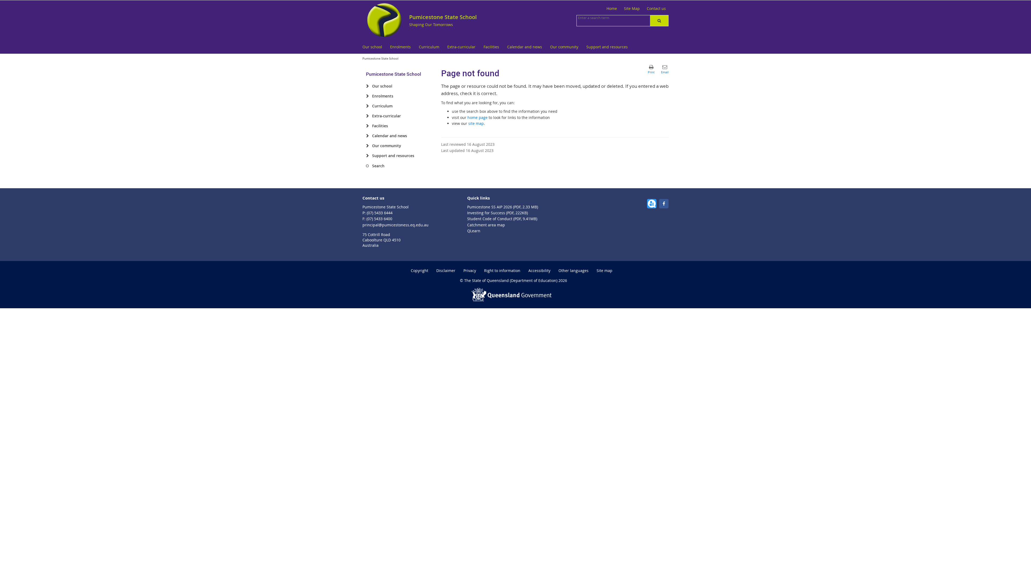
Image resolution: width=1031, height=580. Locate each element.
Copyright (419, 270)
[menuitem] (372, 47)
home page (477, 117)
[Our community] (367, 146)
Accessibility (539, 270)
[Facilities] (367, 126)
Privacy (469, 270)
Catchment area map (486, 224)
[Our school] (367, 86)
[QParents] (651, 203)
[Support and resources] (367, 156)
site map (476, 123)
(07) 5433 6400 (379, 218)
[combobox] (605, 17)
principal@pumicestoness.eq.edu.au (395, 224)
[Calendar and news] (367, 136)
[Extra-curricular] (367, 116)
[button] (659, 20)
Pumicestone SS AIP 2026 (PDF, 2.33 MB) (502, 206)
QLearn (473, 230)
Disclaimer (445, 270)
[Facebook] (664, 203)
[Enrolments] (367, 96)
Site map (604, 270)
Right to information (502, 270)
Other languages (573, 270)
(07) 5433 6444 (380, 212)
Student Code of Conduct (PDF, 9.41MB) (502, 218)
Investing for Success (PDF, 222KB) (497, 212)
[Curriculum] (367, 106)
